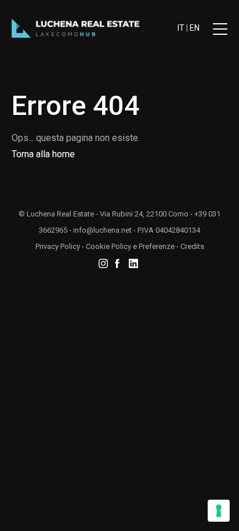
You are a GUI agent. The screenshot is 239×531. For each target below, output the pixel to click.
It (181, 27)
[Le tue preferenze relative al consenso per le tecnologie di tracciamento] (219, 511)
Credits (192, 246)
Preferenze (157, 246)
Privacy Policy (57, 246)
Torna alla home (43, 154)
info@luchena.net (102, 230)
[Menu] (220, 32)
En (195, 27)
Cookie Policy (108, 246)
